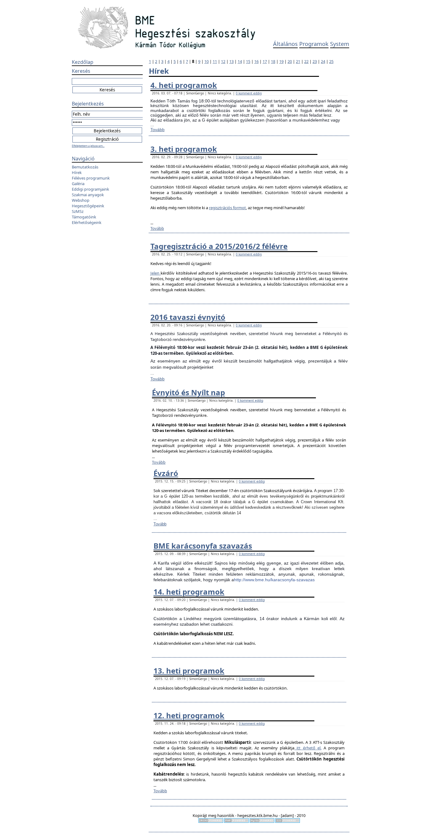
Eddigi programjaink (90, 189)
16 (256, 61)
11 (215, 61)
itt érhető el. (307, 748)
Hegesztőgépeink (88, 206)
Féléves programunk (91, 178)
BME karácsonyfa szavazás (202, 546)
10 (206, 61)
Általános (285, 44)
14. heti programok (188, 591)
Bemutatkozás (85, 167)
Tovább (157, 129)
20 (290, 61)
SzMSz (78, 211)
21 (298, 61)
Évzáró (165, 473)
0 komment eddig (249, 93)
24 (323, 61)
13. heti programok (188, 670)
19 (281, 61)
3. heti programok (183, 149)
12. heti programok (188, 715)
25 (331, 61)
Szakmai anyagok (88, 194)
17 (265, 61)
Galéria (78, 183)
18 (273, 61)
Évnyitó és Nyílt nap (188, 392)
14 (240, 61)
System (339, 44)
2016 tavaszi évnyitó (187, 317)
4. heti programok (183, 85)
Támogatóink (84, 217)
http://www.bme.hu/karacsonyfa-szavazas (274, 579)
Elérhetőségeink (86, 222)
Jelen (155, 273)
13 (231, 61)
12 (223, 61)
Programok (314, 44)
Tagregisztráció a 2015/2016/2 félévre (219, 246)
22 (306, 61)
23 (315, 61)
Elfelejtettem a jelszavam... (88, 146)
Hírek (77, 172)
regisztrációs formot (227, 207)
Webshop (80, 200)
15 (248, 61)
